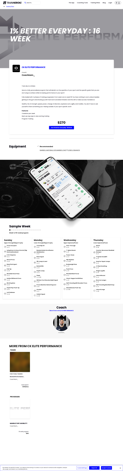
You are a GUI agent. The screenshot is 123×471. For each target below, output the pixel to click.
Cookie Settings (82, 468)
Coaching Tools (82, 3)
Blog (104, 3)
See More (24, 369)
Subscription (25, 385)
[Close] (120, 468)
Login (110, 3)
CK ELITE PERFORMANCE (33, 67)
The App (71, 3)
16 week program (24, 431)
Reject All (94, 468)
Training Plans (95, 3)
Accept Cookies (106, 468)
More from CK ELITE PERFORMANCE (62, 311)
